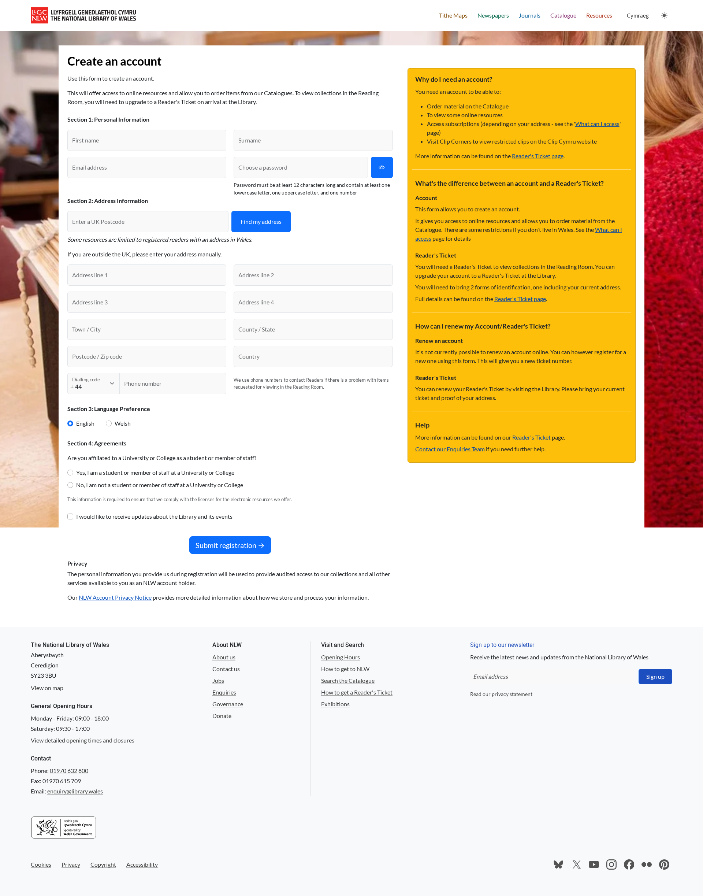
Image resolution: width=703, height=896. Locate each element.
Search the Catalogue (348, 680)
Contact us (226, 668)
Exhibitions (335, 703)
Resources (599, 15)
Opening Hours (340, 657)
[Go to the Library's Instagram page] (611, 864)
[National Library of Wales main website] (83, 15)
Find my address (261, 221)
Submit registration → (230, 545)
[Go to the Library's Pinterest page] (664, 864)
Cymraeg (638, 15)
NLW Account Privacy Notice (115, 597)
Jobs (218, 680)
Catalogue (563, 15)
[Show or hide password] (382, 167)
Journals (529, 15)
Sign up (655, 676)
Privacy (71, 864)
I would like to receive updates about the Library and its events (154, 516)
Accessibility (142, 864)
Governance (227, 703)
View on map (47, 687)
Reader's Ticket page (537, 155)
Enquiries (224, 692)
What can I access (597, 123)
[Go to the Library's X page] (576, 864)
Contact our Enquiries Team (450, 448)
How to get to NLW (345, 668)
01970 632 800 (69, 770)
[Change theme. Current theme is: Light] (664, 15)
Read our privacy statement (501, 694)
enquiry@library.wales (75, 791)
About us (223, 657)
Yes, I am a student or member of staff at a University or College (155, 472)
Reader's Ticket (531, 437)
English (85, 423)
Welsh (123, 423)
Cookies (41, 864)
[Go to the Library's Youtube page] (594, 864)
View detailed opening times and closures (82, 740)
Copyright (103, 864)
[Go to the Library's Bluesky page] (559, 864)
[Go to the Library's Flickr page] (647, 864)
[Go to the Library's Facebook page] (629, 864)
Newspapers (493, 15)
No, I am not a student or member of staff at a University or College (159, 484)
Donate (221, 715)
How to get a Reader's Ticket (357, 692)
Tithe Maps (453, 15)
